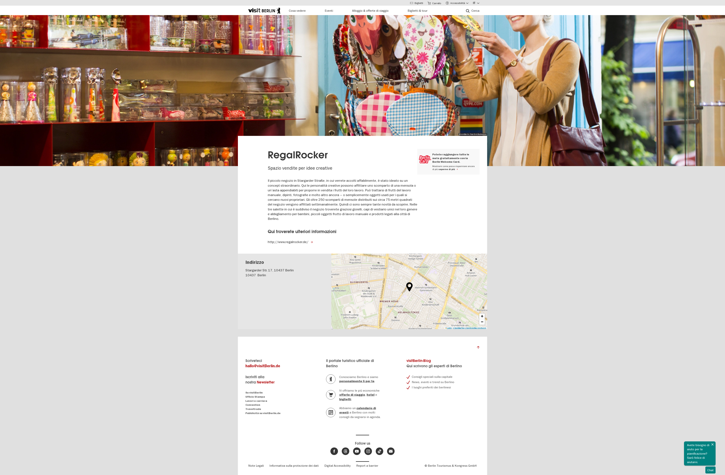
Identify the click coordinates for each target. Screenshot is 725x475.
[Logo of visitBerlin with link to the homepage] (264, 10)
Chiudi (712, 444)
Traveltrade (253, 409)
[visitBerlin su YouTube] (357, 451)
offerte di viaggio (352, 395)
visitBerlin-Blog (418, 361)
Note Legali (256, 465)
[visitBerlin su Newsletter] (391, 451)
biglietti (345, 399)
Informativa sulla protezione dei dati (294, 465)
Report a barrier (367, 465)
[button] (409, 286)
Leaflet (449, 328)
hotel (371, 395)
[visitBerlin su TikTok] (379, 451)
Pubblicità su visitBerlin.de (263, 413)
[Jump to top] (478, 348)
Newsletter (266, 382)
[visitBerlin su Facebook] (334, 451)
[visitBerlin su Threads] (345, 451)
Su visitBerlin (254, 392)
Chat (710, 470)
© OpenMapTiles (458, 328)
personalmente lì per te (356, 381)
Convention (252, 404)
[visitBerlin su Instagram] (368, 451)
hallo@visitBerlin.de (262, 366)
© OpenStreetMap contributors (475, 328)
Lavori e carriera (256, 401)
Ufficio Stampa (255, 396)
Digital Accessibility (337, 465)
